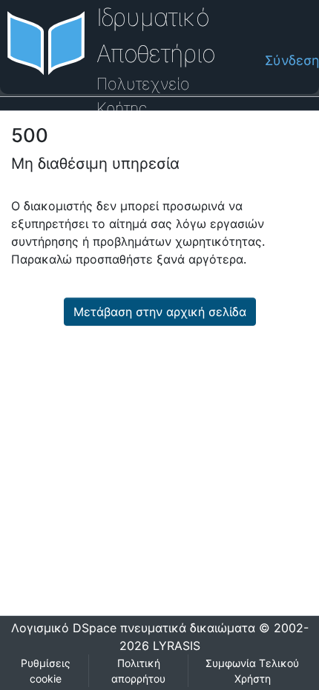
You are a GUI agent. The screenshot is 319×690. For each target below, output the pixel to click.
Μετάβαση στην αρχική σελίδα (159, 311)
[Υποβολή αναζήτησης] (225, 61)
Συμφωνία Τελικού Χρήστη (252, 671)
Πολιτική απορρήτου (138, 671)
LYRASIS (176, 645)
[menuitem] (248, 60)
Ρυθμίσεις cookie (45, 671)
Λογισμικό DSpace (63, 627)
